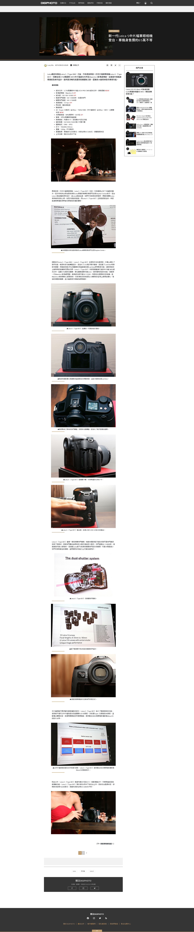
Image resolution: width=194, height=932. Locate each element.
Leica (74, 871)
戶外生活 (72, 3)
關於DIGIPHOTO (69, 924)
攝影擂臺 (109, 3)
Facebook (107, 65)
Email (119, 65)
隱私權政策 (103, 924)
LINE (111, 65)
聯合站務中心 (126, 924)
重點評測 (90, 3)
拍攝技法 (63, 3)
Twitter (115, 65)
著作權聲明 (91, 924)
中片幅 (83, 871)
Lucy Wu (50, 65)
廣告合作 (81, 924)
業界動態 (81, 3)
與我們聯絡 (114, 924)
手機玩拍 (99, 3)
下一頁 (86, 853)
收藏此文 (76, 65)
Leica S (92, 871)
